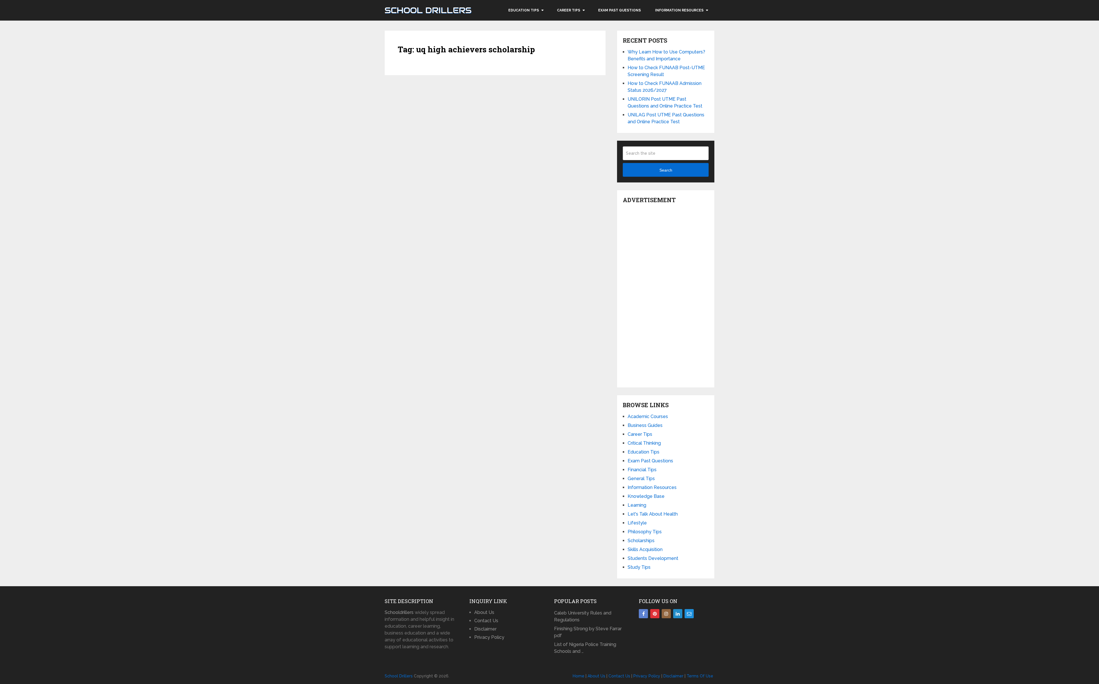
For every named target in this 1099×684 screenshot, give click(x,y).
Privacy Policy (489, 637)
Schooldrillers (399, 612)
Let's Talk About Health (653, 514)
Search (665, 170)
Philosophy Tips (645, 531)
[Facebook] (643, 613)
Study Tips (639, 567)
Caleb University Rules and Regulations (582, 616)
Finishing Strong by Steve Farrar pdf (588, 632)
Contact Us (486, 620)
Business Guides (645, 425)
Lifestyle (637, 523)
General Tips (641, 478)
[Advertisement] (666, 294)
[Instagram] (666, 613)
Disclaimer (485, 629)
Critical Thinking (644, 443)
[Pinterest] (654, 613)
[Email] (689, 613)
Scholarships (641, 540)
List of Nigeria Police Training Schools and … (585, 648)
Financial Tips (642, 469)
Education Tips (523, 10)
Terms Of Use (700, 676)
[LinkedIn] (677, 613)
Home (578, 676)
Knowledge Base (646, 496)
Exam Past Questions (619, 10)
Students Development (653, 558)
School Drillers (428, 10)
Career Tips (568, 10)
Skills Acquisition (645, 549)
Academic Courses (648, 416)
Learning (637, 505)
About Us (484, 612)
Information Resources (679, 10)
